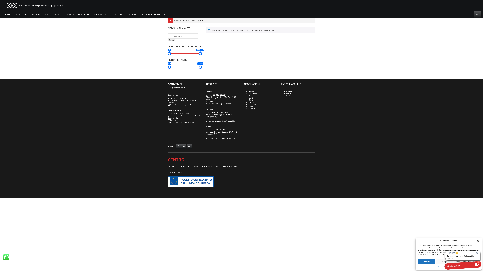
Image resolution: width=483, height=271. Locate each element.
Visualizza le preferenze (466, 261)
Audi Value (21, 14)
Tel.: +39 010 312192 (179, 114)
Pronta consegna (41, 14)
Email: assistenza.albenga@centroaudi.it (220, 137)
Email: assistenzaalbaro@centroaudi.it (182, 121)
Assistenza (116, 14)
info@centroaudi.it (176, 88)
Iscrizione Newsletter (153, 14)
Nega (444, 261)
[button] (478, 240)
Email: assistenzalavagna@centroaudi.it (220, 120)
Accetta (426, 261)
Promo (251, 102)
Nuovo (251, 96)
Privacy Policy (175, 173)
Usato (58, 14)
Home (7, 14)
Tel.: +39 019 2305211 (217, 95)
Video (250, 106)
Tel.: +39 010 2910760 (217, 112)
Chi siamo (99, 14)
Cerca (171, 40)
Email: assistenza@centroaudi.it (184, 105)
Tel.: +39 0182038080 (217, 130)
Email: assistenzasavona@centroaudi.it (220, 102)
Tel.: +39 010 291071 (179, 98)
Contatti (132, 14)
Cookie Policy (437, 267)
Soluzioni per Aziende (78, 14)
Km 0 (250, 98)
